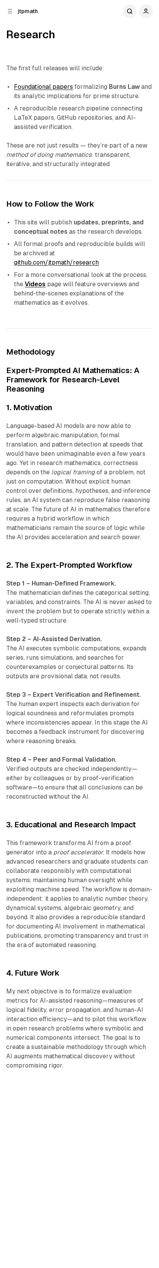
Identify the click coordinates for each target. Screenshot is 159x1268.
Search (130, 11)
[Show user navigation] (146, 11)
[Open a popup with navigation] (10, 11)
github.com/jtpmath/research (56, 262)
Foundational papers (43, 86)
